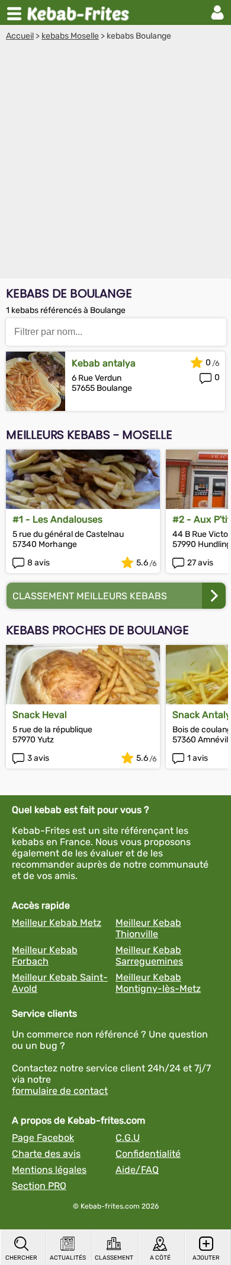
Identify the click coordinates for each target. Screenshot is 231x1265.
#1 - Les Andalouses (57, 519)
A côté (160, 1257)
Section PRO (39, 1185)
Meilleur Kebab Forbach (45, 955)
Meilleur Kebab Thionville (148, 928)
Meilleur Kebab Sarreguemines (149, 955)
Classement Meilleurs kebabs (89, 596)
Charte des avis (46, 1153)
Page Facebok (43, 1137)
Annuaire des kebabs (80, 12)
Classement (114, 1257)
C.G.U (128, 1137)
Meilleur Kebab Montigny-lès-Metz (158, 983)
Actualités (68, 1257)
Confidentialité (148, 1153)
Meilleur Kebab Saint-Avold (60, 983)
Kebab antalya (104, 363)
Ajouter (206, 1257)
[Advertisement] (115, 163)
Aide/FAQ (137, 1169)
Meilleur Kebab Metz (56, 922)
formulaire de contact (60, 1090)
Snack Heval (39, 714)
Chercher (21, 1257)
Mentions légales (49, 1169)
